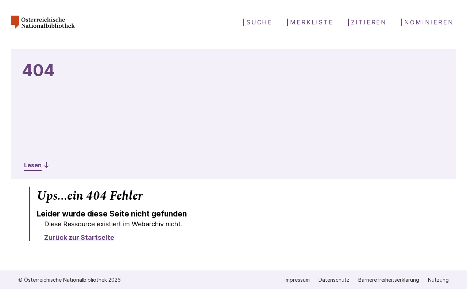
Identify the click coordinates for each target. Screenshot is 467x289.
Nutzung (438, 280)
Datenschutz (334, 280)
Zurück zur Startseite (79, 237)
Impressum (297, 280)
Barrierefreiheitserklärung (388, 280)
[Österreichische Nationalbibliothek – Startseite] (43, 31)
